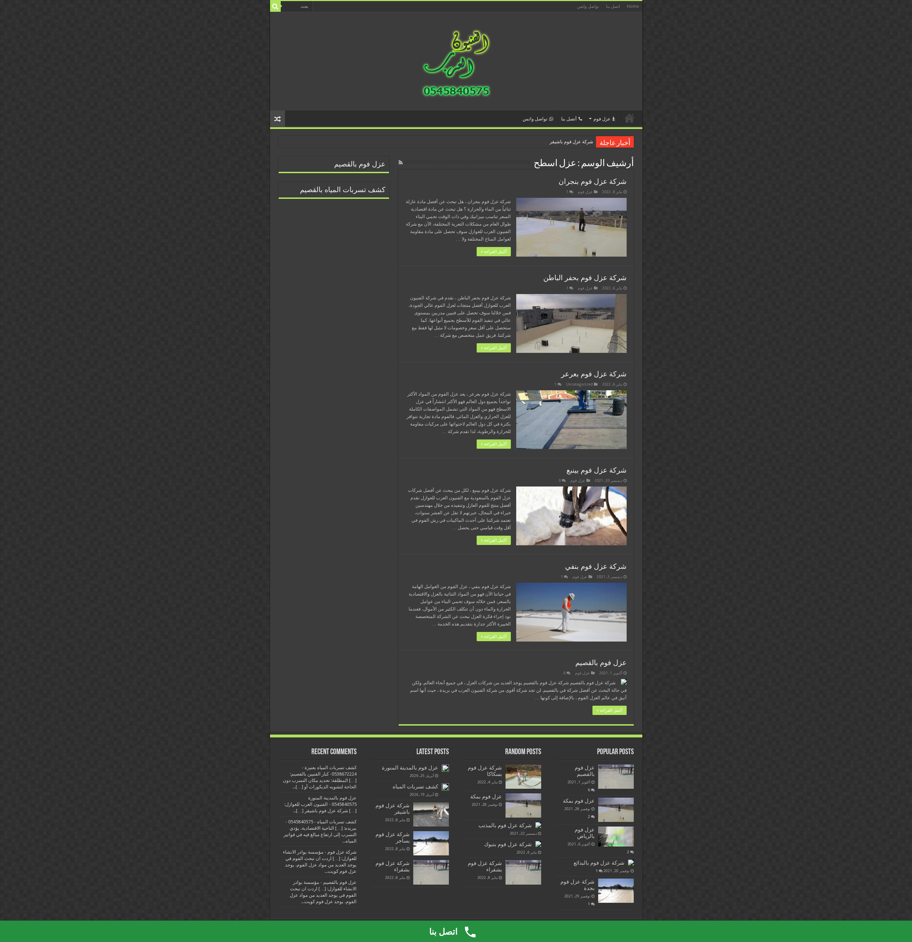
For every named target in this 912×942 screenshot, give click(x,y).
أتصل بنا (569, 119)
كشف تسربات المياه (415, 786)
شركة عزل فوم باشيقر (571, 141)
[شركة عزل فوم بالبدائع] (631, 862)
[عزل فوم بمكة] (616, 810)
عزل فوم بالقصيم (601, 662)
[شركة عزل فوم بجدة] (616, 891)
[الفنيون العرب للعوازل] (456, 59)
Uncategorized (579, 384)
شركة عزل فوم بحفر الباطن (585, 277)
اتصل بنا (613, 6)
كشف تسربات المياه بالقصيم (342, 190)
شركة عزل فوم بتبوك (508, 844)
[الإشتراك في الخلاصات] (401, 162)
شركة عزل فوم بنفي (596, 566)
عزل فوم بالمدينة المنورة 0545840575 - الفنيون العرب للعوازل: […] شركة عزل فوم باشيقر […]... (320, 804)
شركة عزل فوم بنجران (593, 181)
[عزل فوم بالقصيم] (616, 777)
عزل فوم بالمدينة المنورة (410, 768)
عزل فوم (602, 119)
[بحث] (275, 6)
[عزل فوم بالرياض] (616, 836)
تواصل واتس (588, 6)
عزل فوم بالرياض (585, 833)
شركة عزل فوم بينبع (596, 470)
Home (633, 6)
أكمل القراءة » (494, 251)
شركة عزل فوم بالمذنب (505, 825)
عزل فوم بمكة (579, 801)
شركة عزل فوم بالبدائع (599, 863)
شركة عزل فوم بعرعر (594, 374)
